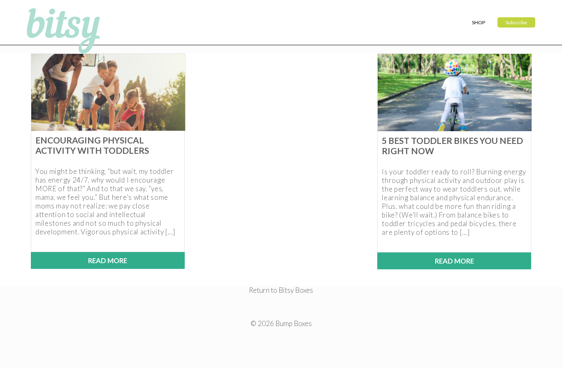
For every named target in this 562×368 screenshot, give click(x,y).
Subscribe (516, 22)
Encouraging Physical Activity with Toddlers (92, 145)
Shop (478, 22)
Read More (107, 260)
